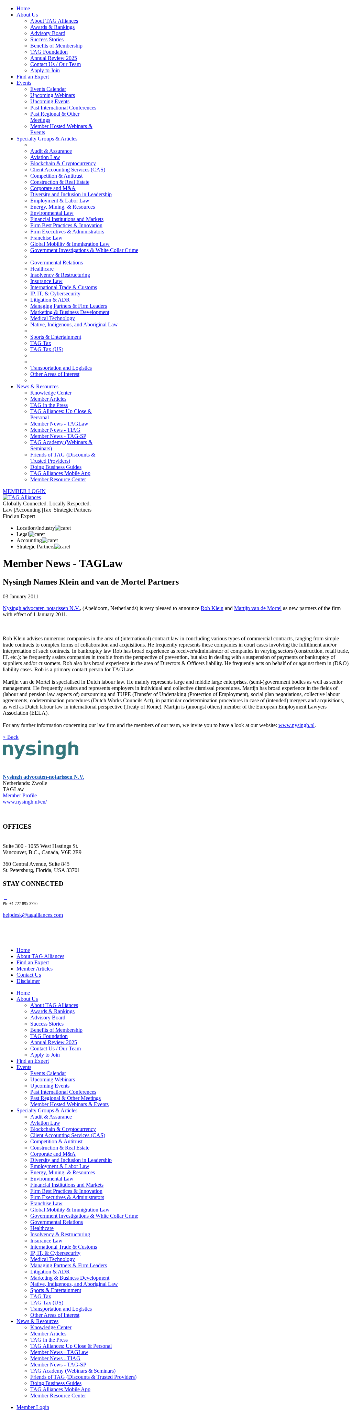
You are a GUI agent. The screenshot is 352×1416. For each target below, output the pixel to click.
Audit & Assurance (51, 151)
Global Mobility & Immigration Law (70, 244)
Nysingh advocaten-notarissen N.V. (41, 608)
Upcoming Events (49, 101)
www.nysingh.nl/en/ (25, 802)
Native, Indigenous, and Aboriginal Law (74, 324)
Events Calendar (48, 89)
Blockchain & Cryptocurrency (63, 163)
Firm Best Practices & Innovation (66, 225)
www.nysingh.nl (296, 725)
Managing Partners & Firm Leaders (68, 306)
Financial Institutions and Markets (66, 219)
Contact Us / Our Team (55, 64)
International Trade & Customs (63, 287)
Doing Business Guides (55, 467)
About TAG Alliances (54, 21)
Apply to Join (45, 70)
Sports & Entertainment (55, 337)
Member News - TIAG (55, 430)
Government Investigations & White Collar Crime (84, 250)
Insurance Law (46, 281)
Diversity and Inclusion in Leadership (71, 194)
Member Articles (48, 399)
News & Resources (37, 386)
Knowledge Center (51, 393)
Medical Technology (52, 318)
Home (23, 8)
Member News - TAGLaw (59, 424)
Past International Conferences (63, 108)
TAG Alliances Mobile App (60, 473)
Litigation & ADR (50, 300)
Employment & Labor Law (59, 200)
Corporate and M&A (53, 188)
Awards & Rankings (52, 27)
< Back (11, 737)
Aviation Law (45, 157)
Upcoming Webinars (52, 95)
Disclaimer (28, 981)
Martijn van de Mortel (258, 608)
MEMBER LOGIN (24, 491)
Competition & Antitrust (56, 176)
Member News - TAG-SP (58, 436)
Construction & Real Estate (59, 182)
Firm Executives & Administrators (67, 231)
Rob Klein (212, 608)
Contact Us (28, 975)
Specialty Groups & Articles (46, 138)
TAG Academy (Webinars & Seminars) (73, 1371)
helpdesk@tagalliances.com (33, 915)
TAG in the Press (49, 405)
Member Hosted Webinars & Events (69, 1104)
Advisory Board (47, 33)
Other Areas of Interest (54, 374)
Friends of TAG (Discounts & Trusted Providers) (62, 458)
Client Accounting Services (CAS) (67, 169)
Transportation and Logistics (61, 368)
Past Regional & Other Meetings (65, 1098)
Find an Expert (32, 77)
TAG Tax (40, 343)
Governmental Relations (56, 262)
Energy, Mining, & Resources (62, 207)
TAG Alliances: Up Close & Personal (71, 1346)
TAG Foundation (49, 52)
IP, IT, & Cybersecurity (55, 293)
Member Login (32, 1407)
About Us (27, 15)
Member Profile (20, 795)
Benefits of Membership (56, 46)
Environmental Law (52, 213)
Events (23, 83)
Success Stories (47, 39)
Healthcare (42, 269)
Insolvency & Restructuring (60, 275)
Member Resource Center (58, 479)
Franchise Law (46, 238)
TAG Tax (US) (46, 349)
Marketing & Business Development (69, 312)
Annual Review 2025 (53, 58)
